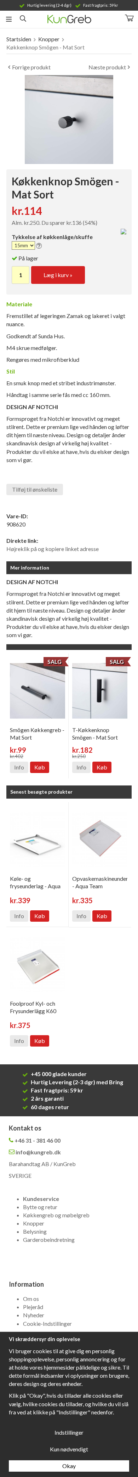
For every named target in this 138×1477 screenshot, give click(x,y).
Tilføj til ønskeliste (34, 489)
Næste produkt (107, 67)
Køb (39, 767)
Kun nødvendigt (69, 1449)
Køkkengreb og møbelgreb (56, 1215)
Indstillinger (69, 1432)
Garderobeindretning (49, 1239)
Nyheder (33, 1315)
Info (19, 767)
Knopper (33, 1223)
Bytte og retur (40, 1206)
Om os (31, 1298)
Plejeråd (33, 1306)
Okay (69, 1465)
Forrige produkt (31, 67)
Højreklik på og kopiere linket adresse (52, 548)
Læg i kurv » (58, 274)
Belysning (35, 1231)
